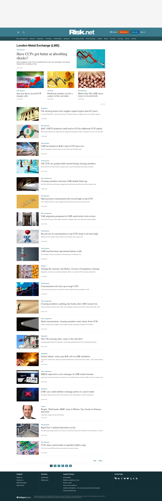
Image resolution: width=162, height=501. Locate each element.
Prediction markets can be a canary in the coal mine (60, 94)
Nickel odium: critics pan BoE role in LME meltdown (65, 356)
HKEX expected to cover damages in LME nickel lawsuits (67, 374)
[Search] (23, 32)
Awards (133, 38)
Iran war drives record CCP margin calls (29, 94)
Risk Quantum (21, 49)
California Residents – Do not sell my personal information (81, 488)
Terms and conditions (69, 485)
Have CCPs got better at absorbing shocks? (42, 56)
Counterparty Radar (78, 38)
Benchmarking (90, 38)
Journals (112, 38)
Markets (32, 38)
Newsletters (124, 32)
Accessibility (67, 477)
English (115, 32)
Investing (48, 38)
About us (19, 477)
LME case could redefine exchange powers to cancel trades (67, 391)
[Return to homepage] (82, 34)
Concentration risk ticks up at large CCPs (59, 286)
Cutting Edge (58, 38)
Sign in (142, 32)
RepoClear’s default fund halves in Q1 (58, 427)
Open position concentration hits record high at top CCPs (67, 198)
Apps (131, 478)
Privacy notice (67, 482)
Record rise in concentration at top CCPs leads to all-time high (69, 233)
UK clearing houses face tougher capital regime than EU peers (69, 111)
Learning (120, 38)
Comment (50, 90)
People (43, 406)
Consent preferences (69, 490)
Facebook (122, 478)
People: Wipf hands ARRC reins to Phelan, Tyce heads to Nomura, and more (71, 410)
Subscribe (134, 32)
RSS (137, 478)
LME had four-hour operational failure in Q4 (61, 251)
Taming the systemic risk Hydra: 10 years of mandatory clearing (70, 268)
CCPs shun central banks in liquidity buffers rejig (63, 445)
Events (127, 38)
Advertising (44, 477)
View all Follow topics (116, 478)
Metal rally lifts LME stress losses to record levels (90, 94)
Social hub (134, 478)
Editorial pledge (21, 482)
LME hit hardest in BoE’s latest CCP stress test (62, 146)
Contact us (20, 480)
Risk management (22, 38)
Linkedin (119, 478)
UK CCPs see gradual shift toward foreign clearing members (68, 163)
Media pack (44, 480)
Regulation (40, 38)
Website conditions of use (71, 480)
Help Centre (20, 485)
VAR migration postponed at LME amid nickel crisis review (68, 216)
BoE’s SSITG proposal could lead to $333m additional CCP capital (71, 128)
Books (106, 38)
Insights (99, 38)
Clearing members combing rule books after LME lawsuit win (69, 303)
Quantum (67, 38)
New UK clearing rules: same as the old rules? (62, 339)
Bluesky (128, 478)
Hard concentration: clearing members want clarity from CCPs (69, 321)
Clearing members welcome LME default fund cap (64, 181)
